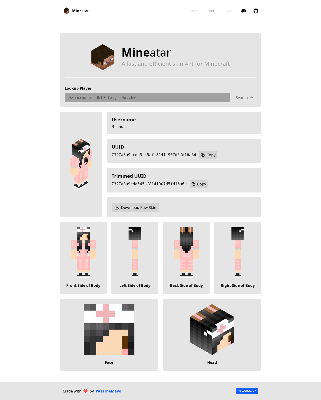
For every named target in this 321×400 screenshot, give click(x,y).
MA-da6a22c (247, 391)
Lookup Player (78, 88)
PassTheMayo (108, 391)
